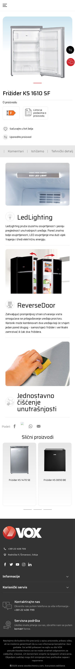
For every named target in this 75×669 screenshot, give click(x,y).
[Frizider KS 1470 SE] (19, 459)
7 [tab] (48, 509)
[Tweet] (22, 424)
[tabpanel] (19, 474)
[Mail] (38, 426)
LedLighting (35, 217)
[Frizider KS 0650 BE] (54, 459)
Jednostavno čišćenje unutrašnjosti (37, 402)
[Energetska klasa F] (11, 113)
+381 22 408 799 (24, 610)
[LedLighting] (37, 184)
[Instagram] (23, 564)
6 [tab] (37, 509)
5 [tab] (27, 509)
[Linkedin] (29, 564)
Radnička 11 (13, 554)
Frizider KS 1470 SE (19, 480)
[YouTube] (17, 564)
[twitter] (11, 564)
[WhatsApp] (30, 426)
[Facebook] (14, 426)
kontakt (18, 629)
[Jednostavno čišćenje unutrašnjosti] (37, 364)
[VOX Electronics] (37, 532)
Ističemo (37, 151)
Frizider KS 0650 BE (55, 480)
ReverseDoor (36, 305)
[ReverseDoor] (37, 271)
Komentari (16, 151)
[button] (37, 129)
